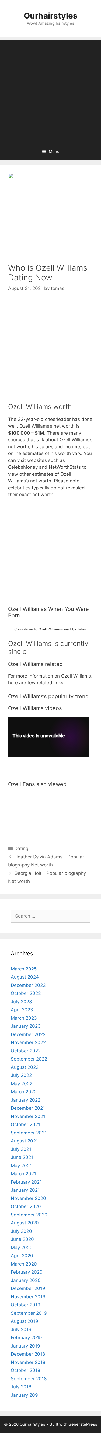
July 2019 (21, 1329)
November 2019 (28, 1296)
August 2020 (25, 1223)
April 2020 (22, 1255)
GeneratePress (82, 1424)
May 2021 (21, 1165)
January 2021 (25, 1190)
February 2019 (26, 1337)
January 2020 (26, 1280)
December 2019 (28, 1288)
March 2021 (23, 1173)
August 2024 (25, 977)
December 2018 (28, 1354)
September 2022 (29, 1059)
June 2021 (22, 1157)
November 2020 (28, 1198)
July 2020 (21, 1231)
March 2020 (24, 1264)
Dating (21, 848)
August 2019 (24, 1321)
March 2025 (24, 969)
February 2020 (27, 1272)
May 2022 (21, 1083)
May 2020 (22, 1247)
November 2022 (28, 1042)
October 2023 (26, 993)
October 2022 (26, 1051)
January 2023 (26, 1026)
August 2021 (24, 1141)
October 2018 (25, 1370)
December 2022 (28, 1034)
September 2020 (29, 1214)
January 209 (24, 1395)
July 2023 (21, 1001)
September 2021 (29, 1132)
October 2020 (26, 1206)
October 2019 (25, 1304)
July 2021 (21, 1149)
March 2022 (24, 1091)
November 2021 (28, 1116)
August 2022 (25, 1067)
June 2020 (22, 1239)
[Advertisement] (50, 90)
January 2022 (25, 1100)
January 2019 (25, 1346)
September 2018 (29, 1378)
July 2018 (21, 1386)
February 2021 (26, 1182)
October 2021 (25, 1124)
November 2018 (28, 1362)
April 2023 (22, 1009)
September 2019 (29, 1313)
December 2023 (28, 985)
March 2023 (24, 1018)
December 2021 (28, 1108)
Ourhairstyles (51, 15)
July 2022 (21, 1075)
